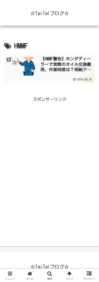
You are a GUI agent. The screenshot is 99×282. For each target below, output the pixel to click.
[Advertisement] (49, 176)
